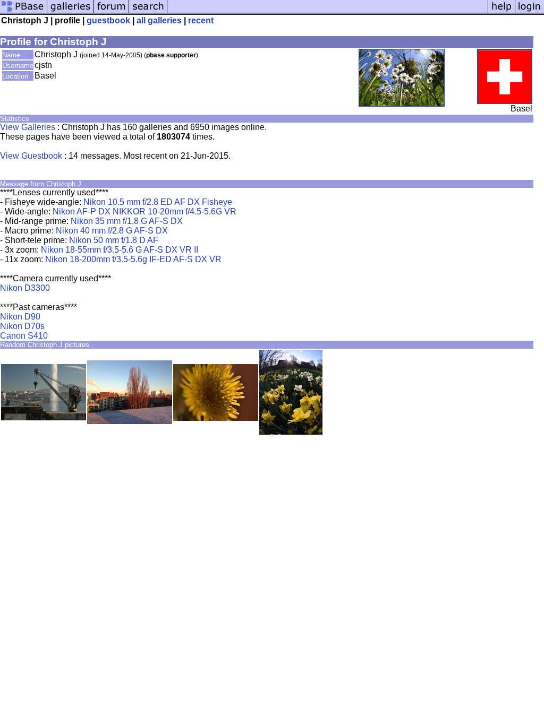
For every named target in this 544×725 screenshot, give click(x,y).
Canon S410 (24, 335)
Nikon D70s (22, 326)
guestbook (108, 20)
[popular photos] (327, 11)
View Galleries (27, 127)
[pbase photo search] (148, 11)
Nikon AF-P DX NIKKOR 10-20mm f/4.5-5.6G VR (144, 211)
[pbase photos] (23, 11)
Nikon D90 (20, 316)
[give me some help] (501, 11)
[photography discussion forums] (111, 11)
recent (201, 20)
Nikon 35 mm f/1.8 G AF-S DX (127, 221)
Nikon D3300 (25, 287)
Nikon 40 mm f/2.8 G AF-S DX (112, 230)
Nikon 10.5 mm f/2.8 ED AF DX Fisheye (157, 201)
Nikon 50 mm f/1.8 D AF (113, 240)
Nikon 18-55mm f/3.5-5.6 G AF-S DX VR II (119, 249)
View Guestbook (31, 155)
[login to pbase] (529, 11)
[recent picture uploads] (70, 11)
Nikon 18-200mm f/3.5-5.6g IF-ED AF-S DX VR (133, 259)
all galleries (159, 20)
